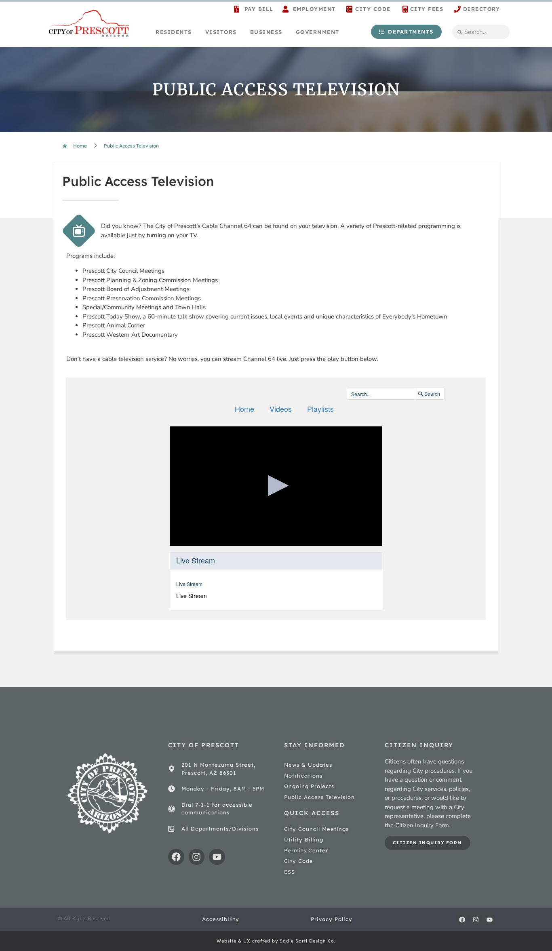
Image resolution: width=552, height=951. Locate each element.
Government (317, 32)
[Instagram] (197, 857)
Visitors (221, 32)
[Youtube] (217, 857)
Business (266, 32)
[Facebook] (176, 857)
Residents (174, 32)
